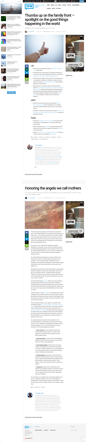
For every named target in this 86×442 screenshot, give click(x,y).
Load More (11, 92)
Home (48, 5)
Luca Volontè (31, 31)
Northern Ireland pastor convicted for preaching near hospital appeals (14, 48)
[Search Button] (68, 1)
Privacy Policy (52, 430)
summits (47, 126)
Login (61, 1)
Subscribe (47, 1)
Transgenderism (43, 139)
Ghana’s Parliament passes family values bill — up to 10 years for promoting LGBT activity (14, 33)
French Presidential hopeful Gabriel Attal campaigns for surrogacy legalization (13, 70)
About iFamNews (28, 1)
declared (45, 281)
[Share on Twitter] (27, 75)
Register (65, 1)
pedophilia (47, 137)
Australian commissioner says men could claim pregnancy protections (13, 78)
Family (59, 5)
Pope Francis (53, 134)
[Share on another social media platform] (27, 82)
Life (56, 5)
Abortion (36, 137)
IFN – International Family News (28, 432)
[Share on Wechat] (27, 79)
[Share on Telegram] (27, 72)
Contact (33, 1)
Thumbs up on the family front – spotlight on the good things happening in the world (10, 9)
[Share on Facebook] (27, 66)
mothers (43, 387)
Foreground (48, 31)
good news (41, 137)
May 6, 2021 (39, 31)
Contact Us (46, 430)
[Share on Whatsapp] (27, 69)
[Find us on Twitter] (38, 1)
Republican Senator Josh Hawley (46, 120)
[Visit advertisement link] (75, 53)
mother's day (37, 387)
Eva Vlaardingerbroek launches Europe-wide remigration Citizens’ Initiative (14, 40)
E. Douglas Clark (32, 197)
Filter (20, 1)
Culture (64, 5)
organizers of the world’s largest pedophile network (45, 76)
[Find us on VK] (40, 1)
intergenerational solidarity (49, 82)
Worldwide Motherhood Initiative (38, 310)
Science (49, 8)
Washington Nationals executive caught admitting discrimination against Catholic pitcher (14, 85)
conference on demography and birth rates (47, 132)
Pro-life (59, 137)
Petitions (58, 8)
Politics (69, 5)
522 (53, 31)
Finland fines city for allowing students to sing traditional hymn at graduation (14, 25)
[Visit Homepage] (34, 7)
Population (53, 137)
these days (60, 128)
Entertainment (75, 5)
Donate (81, 1)
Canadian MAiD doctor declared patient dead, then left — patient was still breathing (14, 18)
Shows (53, 8)
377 (53, 197)
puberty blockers (35, 139)
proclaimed (46, 292)
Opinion (52, 5)
